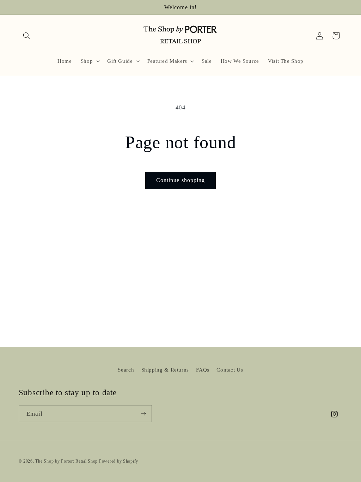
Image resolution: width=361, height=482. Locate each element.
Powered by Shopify (118, 461)
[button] (27, 36)
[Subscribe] (143, 413)
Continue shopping (180, 180)
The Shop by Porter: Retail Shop (66, 461)
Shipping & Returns (165, 370)
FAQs (202, 370)
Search (126, 370)
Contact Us (229, 370)
